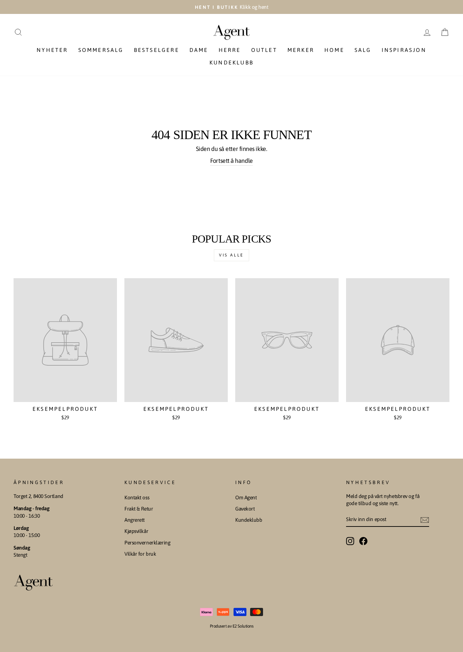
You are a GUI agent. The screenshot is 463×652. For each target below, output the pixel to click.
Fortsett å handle (231, 160)
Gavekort (245, 509)
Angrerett (134, 520)
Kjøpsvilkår (136, 531)
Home (334, 50)
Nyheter (52, 50)
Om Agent (246, 497)
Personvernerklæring (147, 542)
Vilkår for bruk (140, 554)
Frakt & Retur (138, 509)
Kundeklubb (231, 62)
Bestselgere (156, 50)
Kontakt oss (136, 497)
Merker (300, 50)
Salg (363, 50)
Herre (230, 50)
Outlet (264, 50)
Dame (198, 50)
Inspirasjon (404, 50)
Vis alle (231, 255)
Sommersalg (101, 50)
